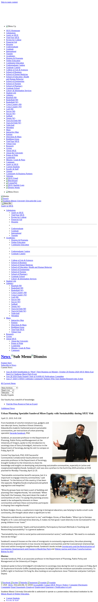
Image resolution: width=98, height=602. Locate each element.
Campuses (10, 162)
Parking (9, 134)
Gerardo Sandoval (17, 433)
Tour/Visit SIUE (17, 329)
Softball (9, 116)
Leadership (10, 157)
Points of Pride (12, 155)
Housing (9, 44)
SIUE (10, 585)
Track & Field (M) (13, 120)
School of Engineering (15, 81)
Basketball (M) (12, 100)
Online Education (13, 60)
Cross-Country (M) (14, 104)
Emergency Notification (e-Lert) (58, 587)
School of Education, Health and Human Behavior (17, 78)
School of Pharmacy (14, 86)
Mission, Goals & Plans (15, 160)
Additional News (8, 408)
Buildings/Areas (12, 139)
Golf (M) (9, 109)
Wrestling (10, 127)
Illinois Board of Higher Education (15, 594)
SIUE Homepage (13, 30)
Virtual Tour (11, 144)
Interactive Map (12, 132)
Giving (9, 148)
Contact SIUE (49, 585)
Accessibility (38, 585)
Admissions (11, 33)
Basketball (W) (12, 102)
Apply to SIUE (12, 35)
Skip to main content (9, 2)
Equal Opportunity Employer (22, 587)
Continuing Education (15, 63)
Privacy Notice (62, 585)
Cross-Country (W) (14, 107)
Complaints (5, 587)
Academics (10, 56)
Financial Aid (11, 42)
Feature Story (6, 363)
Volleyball (10, 125)
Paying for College (13, 40)
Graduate (10, 49)
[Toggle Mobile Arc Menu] (6, 203)
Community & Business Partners (19, 174)
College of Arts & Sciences (17, 70)
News (6, 356)
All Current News (8, 383)
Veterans (9, 176)
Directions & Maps (13, 137)
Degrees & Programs (14, 58)
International (11, 51)
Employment (40, 587)
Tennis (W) (10, 118)
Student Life (11, 93)
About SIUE (11, 150)
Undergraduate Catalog (15, 65)
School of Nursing (13, 84)
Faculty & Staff (12, 169)
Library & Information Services (18, 90)
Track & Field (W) (13, 123)
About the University (14, 153)
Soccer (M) (10, 111)
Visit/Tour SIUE (12, 37)
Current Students (13, 167)
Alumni (9, 171)
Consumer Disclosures (78, 585)
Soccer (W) (10, 114)
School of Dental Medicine (17, 74)
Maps (8, 130)
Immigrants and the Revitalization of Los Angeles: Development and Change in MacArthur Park (48, 547)
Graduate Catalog (13, 67)
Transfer (9, 54)
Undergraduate (12, 47)
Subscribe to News (8, 365)
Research (10, 146)
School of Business (14, 72)
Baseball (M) (11, 97)
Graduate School (13, 88)
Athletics (9, 95)
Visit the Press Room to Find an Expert (22, 404)
